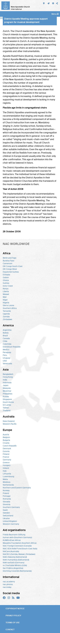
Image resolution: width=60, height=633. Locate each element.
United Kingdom (10, 521)
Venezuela (7, 363)
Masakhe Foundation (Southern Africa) (19, 543)
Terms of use (13, 622)
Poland (6, 493)
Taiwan (6, 407)
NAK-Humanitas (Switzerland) (16, 560)
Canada (6, 338)
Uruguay (6, 358)
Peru (5, 355)
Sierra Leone (8, 305)
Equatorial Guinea (11, 272)
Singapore (7, 399)
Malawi (6, 294)
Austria (6, 434)
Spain (5, 510)
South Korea (8, 402)
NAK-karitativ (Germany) (13, 562)
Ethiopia (6, 274)
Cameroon (7, 263)
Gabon (6, 277)
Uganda (6, 314)
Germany (7, 459)
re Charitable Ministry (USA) (15, 565)
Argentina (7, 330)
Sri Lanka (7, 405)
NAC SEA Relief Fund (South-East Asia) (20, 548)
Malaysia (7, 388)
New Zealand (9, 421)
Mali (4, 297)
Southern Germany (11, 507)
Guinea (6, 283)
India (5, 379)
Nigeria (6, 302)
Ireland (6, 468)
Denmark (7, 448)
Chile (5, 341)
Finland (6, 454)
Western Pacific (10, 424)
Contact (10, 629)
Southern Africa (10, 308)
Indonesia (7, 382)
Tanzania (7, 311)
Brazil (5, 335)
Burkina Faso (8, 260)
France (6, 457)
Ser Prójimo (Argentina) (13, 568)
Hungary (6, 465)
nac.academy (9, 581)
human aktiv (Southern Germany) (17, 537)
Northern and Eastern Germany (17, 487)
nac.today (7, 587)
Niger (5, 300)
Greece (6, 462)
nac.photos (8, 584)
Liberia (6, 291)
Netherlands (8, 485)
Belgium (6, 437)
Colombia (7, 344)
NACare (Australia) (11, 551)
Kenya (5, 288)
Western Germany (11, 524)
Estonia (6, 451)
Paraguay (7, 352)
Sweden (6, 513)
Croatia (6, 443)
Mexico (6, 349)
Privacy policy (13, 615)
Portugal (6, 496)
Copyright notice (15, 608)
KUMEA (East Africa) (12, 540)
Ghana (6, 280)
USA (5, 360)
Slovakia (6, 501)
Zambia (6, 316)
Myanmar (7, 391)
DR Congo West (10, 269)
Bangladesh (8, 374)
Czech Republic (10, 445)
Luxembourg (8, 476)
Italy (5, 471)
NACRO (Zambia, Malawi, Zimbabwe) (19, 554)
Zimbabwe (7, 319)
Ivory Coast (8, 286)
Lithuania (7, 473)
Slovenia (6, 504)
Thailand (6, 410)
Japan (5, 385)
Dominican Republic (12, 347)
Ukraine (6, 518)
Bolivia (6, 333)
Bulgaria (6, 440)
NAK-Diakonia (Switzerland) (15, 557)
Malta (5, 479)
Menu (54, 14)
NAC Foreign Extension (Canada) (17, 546)
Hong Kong (8, 377)
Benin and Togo (9, 258)
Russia (6, 396)
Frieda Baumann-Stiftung (14, 534)
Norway (6, 490)
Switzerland (8, 515)
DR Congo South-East (12, 266)
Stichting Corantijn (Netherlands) (17, 571)
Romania (7, 499)
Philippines (7, 393)
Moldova (6, 482)
